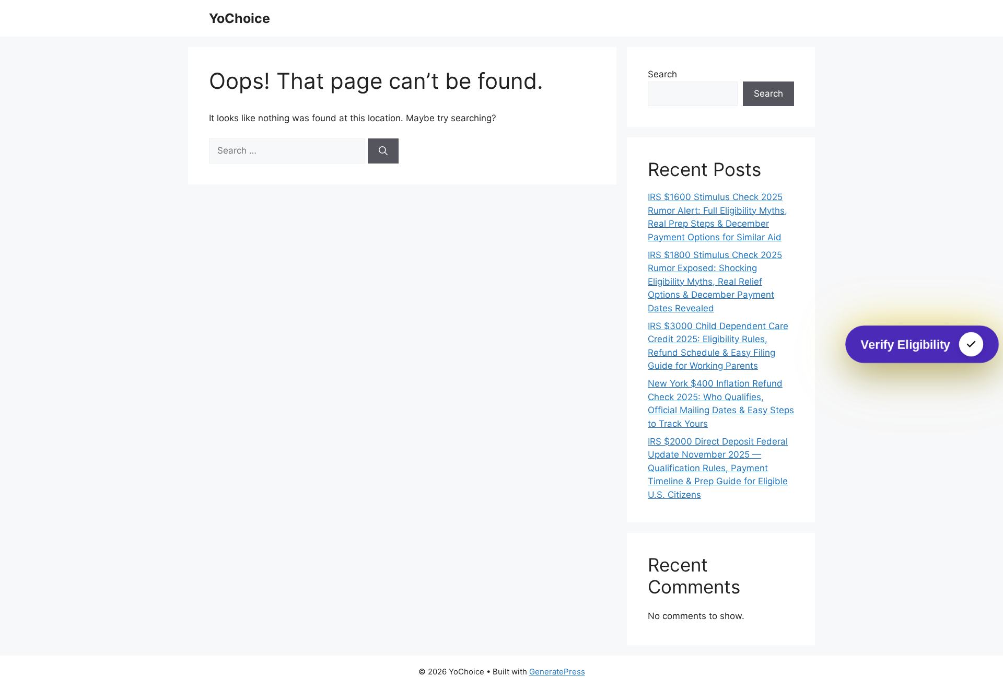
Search (662, 74)
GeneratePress (557, 672)
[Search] (383, 151)
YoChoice (239, 18)
